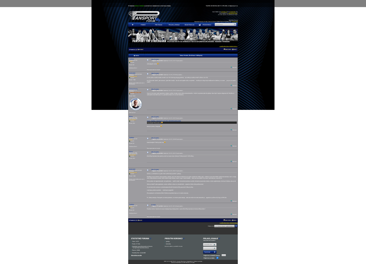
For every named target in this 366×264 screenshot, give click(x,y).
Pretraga (158, 25)
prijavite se (224, 12)
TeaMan (131, 59)
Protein (153, 204)
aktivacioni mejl (233, 13)
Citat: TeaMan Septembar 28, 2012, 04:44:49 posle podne (164, 121)
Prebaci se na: (211, 226)
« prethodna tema (224, 46)
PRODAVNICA (207, 25)
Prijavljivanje (174, 25)
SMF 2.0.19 (166, 261)
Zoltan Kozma (133, 89)
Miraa (131, 116)
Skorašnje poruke (136, 255)
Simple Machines (181, 261)
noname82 (235, 21)
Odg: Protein (155, 59)
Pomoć (143, 25)
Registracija (189, 25)
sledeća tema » (233, 46)
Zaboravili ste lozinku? (209, 240)
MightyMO (132, 73)
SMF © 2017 (173, 261)
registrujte (233, 12)
